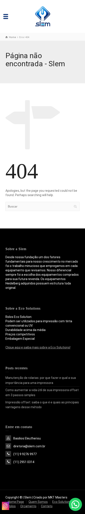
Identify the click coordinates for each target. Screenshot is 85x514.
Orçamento (28, 506)
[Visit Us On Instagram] (5, 506)
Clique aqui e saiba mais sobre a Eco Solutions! (37, 347)
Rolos (12, 506)
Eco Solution (61, 502)
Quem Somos (38, 502)
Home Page (16, 502)
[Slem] (43, 16)
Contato (47, 506)
